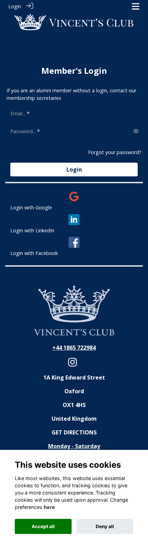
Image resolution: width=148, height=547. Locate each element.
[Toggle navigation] (135, 6)
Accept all (43, 526)
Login (14, 6)
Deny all (105, 526)
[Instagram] (72, 364)
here (49, 507)
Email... (17, 113)
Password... (23, 131)
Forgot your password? (114, 152)
